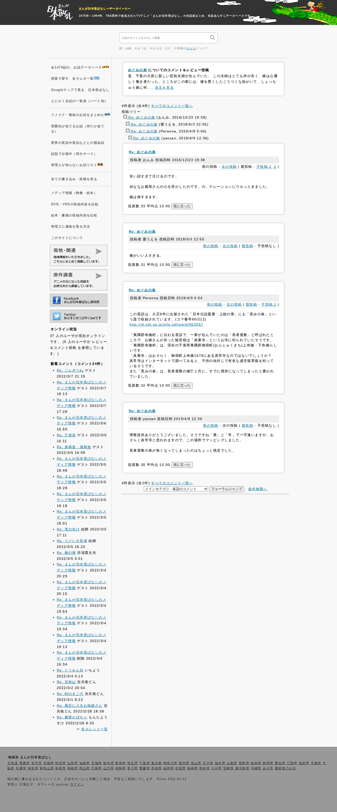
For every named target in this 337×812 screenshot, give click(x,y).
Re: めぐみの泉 (141, 117)
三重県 (292, 763)
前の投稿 (210, 246)
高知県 (156, 768)
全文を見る (164, 87)
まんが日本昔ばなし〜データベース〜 (105, 8)
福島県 (84, 763)
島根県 (72, 768)
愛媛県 (144, 768)
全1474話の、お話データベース (76, 67)
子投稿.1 (263, 166)
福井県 (220, 763)
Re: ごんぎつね (70, 370)
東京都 (156, 763)
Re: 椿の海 (66, 553)
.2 (274, 166)
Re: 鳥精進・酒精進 (74, 447)
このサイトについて (67, 238)
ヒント (191, 48)
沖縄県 (256, 768)
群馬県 (120, 763)
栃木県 (108, 763)
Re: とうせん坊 (70, 670)
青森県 (24, 763)
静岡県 (268, 763)
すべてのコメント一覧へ (172, 106)
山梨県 (232, 763)
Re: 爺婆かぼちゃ (72, 717)
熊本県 (204, 768)
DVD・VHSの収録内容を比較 (74, 204)
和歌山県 (47, 768)
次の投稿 (229, 166)
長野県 (244, 763)
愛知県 (280, 763)
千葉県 (144, 763)
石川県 (208, 763)
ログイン (77, 784)
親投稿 (247, 246)
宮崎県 (228, 768)
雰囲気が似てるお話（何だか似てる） (77, 129)
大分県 (216, 768)
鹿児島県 (242, 768)
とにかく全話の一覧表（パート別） (79, 101)
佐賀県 (180, 768)
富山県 (196, 763)
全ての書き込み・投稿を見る (74, 179)
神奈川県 (170, 763)
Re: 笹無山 (66, 682)
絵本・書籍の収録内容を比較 (74, 215)
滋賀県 (304, 763)
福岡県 (168, 768)
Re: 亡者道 (66, 435)
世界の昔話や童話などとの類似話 (77, 143)
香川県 (132, 768)
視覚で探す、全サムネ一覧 (72, 78)
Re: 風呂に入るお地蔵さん (80, 706)
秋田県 (60, 763)
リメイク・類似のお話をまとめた (77, 115)
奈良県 (33, 768)
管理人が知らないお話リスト (74, 165)
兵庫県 (21, 768)
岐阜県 (256, 763)
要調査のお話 (285, 768)
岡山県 (84, 768)
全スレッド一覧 (94, 729)
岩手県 (36, 763)
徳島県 (120, 768)
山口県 (108, 768)
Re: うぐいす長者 (72, 541)
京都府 (316, 763)
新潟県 (184, 763)
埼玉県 (132, 763)
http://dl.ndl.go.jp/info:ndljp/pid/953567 (166, 324)
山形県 (72, 763)
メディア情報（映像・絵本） (74, 193)
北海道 (12, 763)
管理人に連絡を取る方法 (70, 226)
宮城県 (48, 763)
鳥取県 (60, 768)
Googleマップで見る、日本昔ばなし (80, 90)
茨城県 (96, 763)
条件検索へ (257, 489)
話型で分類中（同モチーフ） (74, 154)
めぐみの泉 (137, 70)
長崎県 (192, 768)
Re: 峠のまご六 (70, 694)
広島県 (96, 768)
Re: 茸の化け (68, 529)
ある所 (268, 768)
